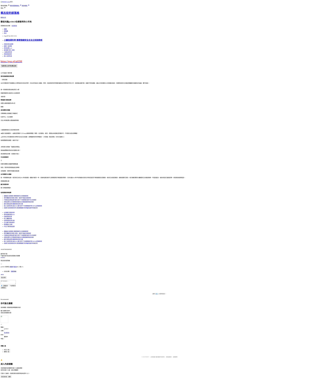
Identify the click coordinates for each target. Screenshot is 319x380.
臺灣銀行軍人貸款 (9, 50)
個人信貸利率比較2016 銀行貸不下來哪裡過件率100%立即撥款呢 (23, 206)
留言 (15, 266)
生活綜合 (14, 25)
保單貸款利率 (8, 216)
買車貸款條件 (8, 54)
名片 (5, 33)
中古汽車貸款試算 (9, 226)
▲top (2, 274)
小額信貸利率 (8, 52)
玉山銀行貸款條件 (9, 222)
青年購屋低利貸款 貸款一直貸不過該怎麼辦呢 (17, 198)
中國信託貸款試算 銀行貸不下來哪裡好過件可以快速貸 (20, 200)
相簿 (5, 29)
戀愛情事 (13, 271)
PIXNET (147, 357)
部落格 (6, 31)
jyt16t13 (3, 257)
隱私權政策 (169, 357)
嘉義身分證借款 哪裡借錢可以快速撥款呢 (16, 196)
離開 (9, 376)
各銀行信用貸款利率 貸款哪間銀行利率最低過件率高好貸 (21, 208)
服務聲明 (175, 357)
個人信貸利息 (8, 56)
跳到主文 (3, 17)
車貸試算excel (8, 48)
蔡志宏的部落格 (10, 12)
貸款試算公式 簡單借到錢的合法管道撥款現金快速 (19, 202)
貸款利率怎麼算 (8, 44)
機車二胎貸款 (8, 46)
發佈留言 (3, 287)
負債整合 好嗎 (8, 224)
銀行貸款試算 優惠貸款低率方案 (13, 204)
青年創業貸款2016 (9, 214)
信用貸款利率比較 (9, 220)
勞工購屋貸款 (8, 218)
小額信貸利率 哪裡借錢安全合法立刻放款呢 (23, 40)
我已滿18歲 (4, 376)
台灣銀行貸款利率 (9, 212)
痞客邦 (12, 266)
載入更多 (3, 277)
